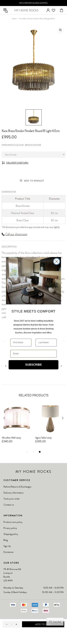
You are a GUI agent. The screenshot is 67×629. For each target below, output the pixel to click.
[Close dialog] (57, 261)
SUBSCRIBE (33, 364)
